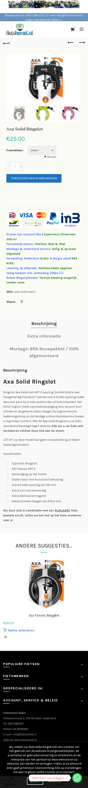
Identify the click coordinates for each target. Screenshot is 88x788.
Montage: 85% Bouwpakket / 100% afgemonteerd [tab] (44, 352)
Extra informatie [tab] (44, 336)
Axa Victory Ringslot (44, 615)
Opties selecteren (21, 630)
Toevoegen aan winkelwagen (34, 178)
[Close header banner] (83, 6)
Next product (81, 42)
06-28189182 (20, 729)
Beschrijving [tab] (44, 323)
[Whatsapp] (77, 778)
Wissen (51, 156)
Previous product (71, 42)
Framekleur (14, 150)
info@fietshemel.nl (24, 734)
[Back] (6, 42)
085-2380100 (15, 723)
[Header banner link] (39, 6)
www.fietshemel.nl (25, 740)
